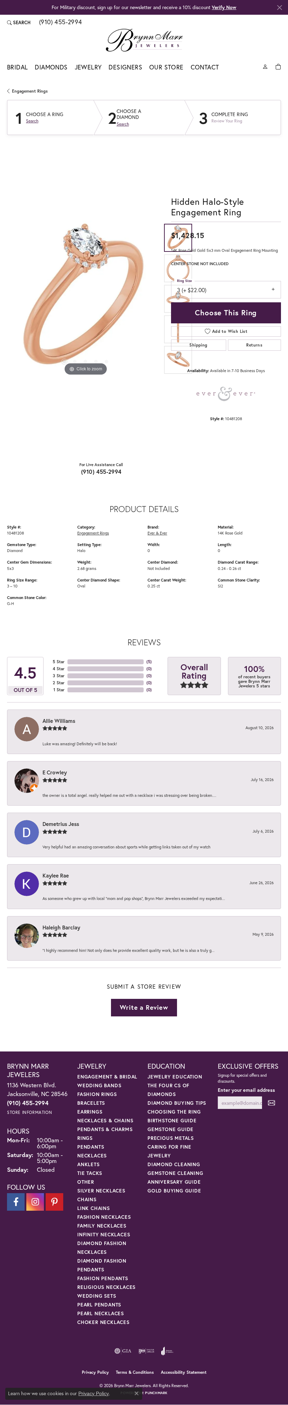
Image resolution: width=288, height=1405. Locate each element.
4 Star (59, 668)
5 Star (59, 661)
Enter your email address (246, 1090)
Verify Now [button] (224, 7)
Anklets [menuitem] (88, 1164)
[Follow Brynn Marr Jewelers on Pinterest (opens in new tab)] (54, 1202)
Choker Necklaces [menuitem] (103, 1322)
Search (32, 121)
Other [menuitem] (85, 1181)
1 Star (59, 689)
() (149, 661)
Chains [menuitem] (87, 1199)
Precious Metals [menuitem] (171, 1138)
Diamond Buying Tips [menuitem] (177, 1103)
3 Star (59, 675)
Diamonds (51, 67)
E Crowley (54, 772)
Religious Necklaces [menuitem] (106, 1287)
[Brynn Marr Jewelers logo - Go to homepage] (144, 40)
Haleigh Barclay (61, 927)
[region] (85, 299)
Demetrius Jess (60, 823)
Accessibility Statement (184, 1372)
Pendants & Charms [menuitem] (105, 1129)
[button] (19, 22)
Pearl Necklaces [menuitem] (100, 1313)
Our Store (166, 67)
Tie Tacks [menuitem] (89, 1173)
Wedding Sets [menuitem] (96, 1295)
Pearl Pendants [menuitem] (99, 1304)
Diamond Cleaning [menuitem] (174, 1164)
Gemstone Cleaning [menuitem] (175, 1173)
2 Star (59, 682)
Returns (254, 345)
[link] (60, 22)
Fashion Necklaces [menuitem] (104, 1217)
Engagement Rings (30, 91)
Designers (125, 67)
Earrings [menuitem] (89, 1111)
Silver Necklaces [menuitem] (101, 1190)
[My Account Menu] (265, 66)
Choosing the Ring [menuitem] (174, 1111)
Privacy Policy (95, 1372)
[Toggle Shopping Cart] (278, 66)
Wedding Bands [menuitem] (99, 1085)
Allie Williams (58, 720)
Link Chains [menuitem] (93, 1208)
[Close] (279, 7)
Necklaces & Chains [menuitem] (105, 1120)
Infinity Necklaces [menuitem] (103, 1234)
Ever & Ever (157, 533)
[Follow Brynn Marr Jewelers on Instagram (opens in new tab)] (35, 1202)
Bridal (17, 67)
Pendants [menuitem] (90, 1146)
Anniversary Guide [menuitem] (174, 1181)
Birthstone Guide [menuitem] (172, 1120)
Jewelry (88, 67)
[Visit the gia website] (122, 1351)
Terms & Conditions (135, 1372)
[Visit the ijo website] (146, 1351)
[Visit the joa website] (167, 1351)
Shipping (198, 345)
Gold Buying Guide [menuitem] (174, 1190)
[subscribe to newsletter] (271, 1102)
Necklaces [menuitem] (92, 1155)
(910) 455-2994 (101, 471)
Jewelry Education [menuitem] (175, 1076)
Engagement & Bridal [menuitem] (107, 1076)
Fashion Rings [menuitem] (97, 1094)
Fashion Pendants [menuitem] (102, 1278)
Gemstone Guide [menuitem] (171, 1129)
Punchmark (156, 1393)
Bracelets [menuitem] (91, 1103)
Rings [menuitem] (85, 1138)
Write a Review (144, 1007)
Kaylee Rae (55, 875)
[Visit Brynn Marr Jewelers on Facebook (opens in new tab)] (16, 1202)
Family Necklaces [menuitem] (101, 1225)
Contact (205, 67)
